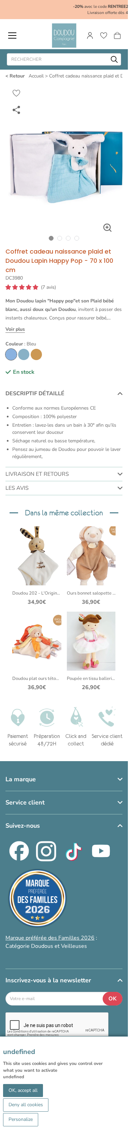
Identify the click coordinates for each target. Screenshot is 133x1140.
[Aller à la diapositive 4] (77, 232)
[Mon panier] (117, 35)
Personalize (21, 1119)
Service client (25, 799)
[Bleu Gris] (23, 348)
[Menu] (12, 35)
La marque (20, 776)
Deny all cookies (26, 1104)
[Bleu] (11, 348)
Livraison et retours (37, 468)
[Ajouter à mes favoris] (16, 93)
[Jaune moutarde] (36, 348)
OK (112, 995)
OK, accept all (23, 1090)
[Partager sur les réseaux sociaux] (16, 109)
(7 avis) (48, 281)
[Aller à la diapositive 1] (51, 232)
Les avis (17, 482)
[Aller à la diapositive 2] (60, 232)
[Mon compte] (90, 35)
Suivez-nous (22, 822)
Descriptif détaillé (34, 387)
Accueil (36, 76)
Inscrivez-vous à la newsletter (48, 977)
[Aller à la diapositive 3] (68, 232)
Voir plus (15, 323)
